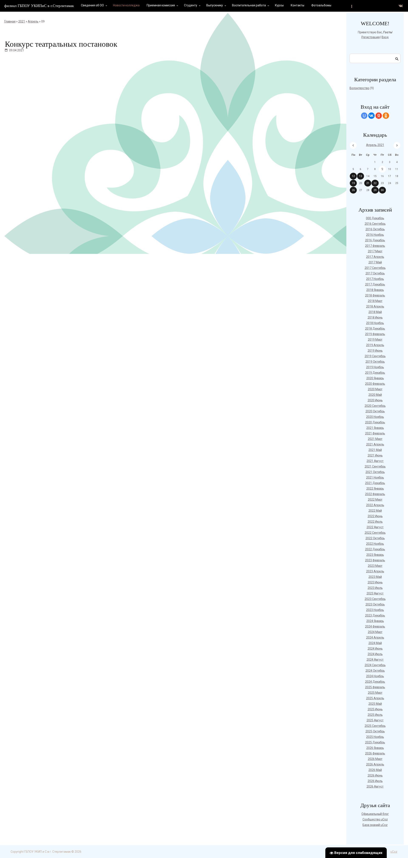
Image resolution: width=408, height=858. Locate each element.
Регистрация (370, 37)
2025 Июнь (375, 709)
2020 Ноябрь (375, 416)
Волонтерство (359, 88)
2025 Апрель (375, 698)
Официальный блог (375, 814)
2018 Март (375, 301)
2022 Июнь (375, 516)
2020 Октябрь (375, 411)
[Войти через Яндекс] (378, 115)
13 (360, 176)
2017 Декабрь (375, 284)
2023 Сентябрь (375, 599)
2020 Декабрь (375, 422)
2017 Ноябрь (375, 279)
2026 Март (375, 759)
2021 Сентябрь (375, 466)
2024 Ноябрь (375, 676)
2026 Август (375, 786)
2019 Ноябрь (375, 367)
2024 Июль (375, 654)
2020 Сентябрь (375, 405)
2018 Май (375, 312)
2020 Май (375, 394)
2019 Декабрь (375, 372)
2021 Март (375, 439)
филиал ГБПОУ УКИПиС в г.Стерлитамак (39, 6)
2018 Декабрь (375, 328)
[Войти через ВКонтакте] (371, 115)
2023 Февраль (375, 560)
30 (382, 190)
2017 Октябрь (375, 273)
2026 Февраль (375, 753)
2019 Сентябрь (375, 356)
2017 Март (375, 251)
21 (367, 183)
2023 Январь (375, 554)
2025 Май (375, 703)
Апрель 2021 (375, 145)
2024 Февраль (375, 626)
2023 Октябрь (375, 604)
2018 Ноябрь (375, 323)
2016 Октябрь (375, 229)
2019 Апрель (375, 345)
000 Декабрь (375, 218)
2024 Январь (375, 621)
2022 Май (375, 510)
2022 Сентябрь (375, 532)
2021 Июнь (375, 455)
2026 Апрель (375, 764)
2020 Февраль (375, 383)
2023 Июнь (375, 582)
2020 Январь (375, 378)
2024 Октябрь (375, 670)
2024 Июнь (375, 648)
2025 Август (375, 720)
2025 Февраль (375, 687)
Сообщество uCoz (375, 819)
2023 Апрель (375, 571)
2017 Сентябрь (375, 268)
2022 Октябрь (375, 538)
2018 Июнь (375, 317)
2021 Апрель (375, 444)
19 (353, 183)
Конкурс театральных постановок (61, 44)
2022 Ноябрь (375, 543)
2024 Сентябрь (375, 665)
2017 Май (375, 262)
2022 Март (375, 499)
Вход (385, 37)
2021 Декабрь (375, 483)
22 (375, 183)
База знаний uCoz (375, 825)
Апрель (33, 21)
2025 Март (375, 692)
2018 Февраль (375, 295)
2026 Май (375, 770)
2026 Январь (375, 748)
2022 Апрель (375, 505)
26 (353, 190)
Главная (10, 21)
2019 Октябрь (375, 361)
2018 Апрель (375, 306)
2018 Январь (375, 290)
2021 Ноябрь (375, 477)
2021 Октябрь (375, 472)
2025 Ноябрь (375, 737)
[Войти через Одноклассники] (386, 115)
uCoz (393, 851)
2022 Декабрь (375, 549)
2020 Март (375, 389)
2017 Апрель (375, 256)
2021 (21, 21)
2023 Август (375, 593)
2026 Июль (375, 781)
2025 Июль (375, 714)
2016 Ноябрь (375, 234)
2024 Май (375, 643)
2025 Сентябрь (375, 725)
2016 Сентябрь (375, 223)
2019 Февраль (375, 334)
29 (375, 190)
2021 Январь (375, 428)
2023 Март (375, 565)
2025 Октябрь (375, 731)
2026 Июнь (375, 775)
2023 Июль (375, 588)
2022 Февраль (375, 494)
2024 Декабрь (375, 681)
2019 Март (375, 339)
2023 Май (375, 577)
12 (353, 176)
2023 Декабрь (375, 615)
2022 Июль (375, 521)
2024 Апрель (375, 637)
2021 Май (375, 450)
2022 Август (375, 527)
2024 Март (375, 632)
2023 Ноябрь (375, 610)
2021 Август (375, 461)
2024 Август (375, 659)
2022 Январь (375, 488)
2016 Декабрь (375, 240)
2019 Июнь (375, 350)
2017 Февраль (375, 245)
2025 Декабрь (375, 742)
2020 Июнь (375, 400)
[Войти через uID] (364, 115)
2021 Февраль (375, 433)
